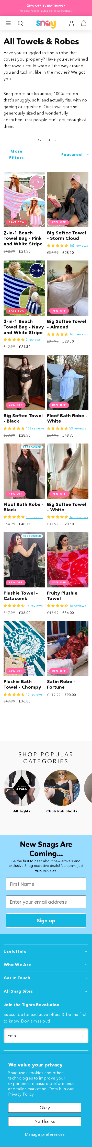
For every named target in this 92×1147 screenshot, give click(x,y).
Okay (45, 1107)
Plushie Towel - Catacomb (21, 595)
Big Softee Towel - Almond (66, 324)
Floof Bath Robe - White (67, 418)
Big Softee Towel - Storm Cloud (66, 235)
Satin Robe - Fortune (61, 684)
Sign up (46, 920)
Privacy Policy (21, 1094)
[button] (8, 23)
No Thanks (44, 1121)
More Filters (16, 154)
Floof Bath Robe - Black (24, 507)
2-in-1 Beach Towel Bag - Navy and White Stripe (24, 327)
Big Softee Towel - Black (23, 418)
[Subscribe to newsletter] (82, 1035)
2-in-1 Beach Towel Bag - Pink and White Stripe (23, 238)
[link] (71, 23)
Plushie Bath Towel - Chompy (22, 684)
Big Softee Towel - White (66, 507)
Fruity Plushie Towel (62, 595)
